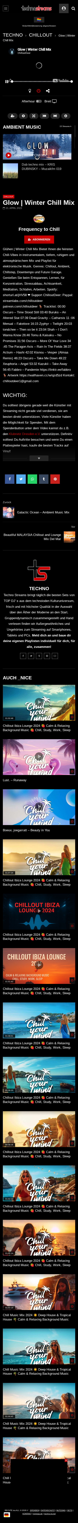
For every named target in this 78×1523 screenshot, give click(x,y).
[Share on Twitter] (21, 479)
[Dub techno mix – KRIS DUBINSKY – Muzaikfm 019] (10, 170)
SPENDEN (34, 1510)
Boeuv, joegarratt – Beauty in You (26, 830)
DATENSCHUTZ (48, 1510)
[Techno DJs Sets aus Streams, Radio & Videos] (36, 8)
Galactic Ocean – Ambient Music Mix (43, 512)
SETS (69, 1510)
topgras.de (38, 1514)
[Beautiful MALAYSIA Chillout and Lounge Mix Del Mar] (69, 537)
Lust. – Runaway (15, 780)
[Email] (55, 656)
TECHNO (13, 35)
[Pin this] (55, 479)
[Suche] (73, 8)
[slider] (34, 81)
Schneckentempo (39, 26)
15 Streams (65, 126)
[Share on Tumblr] (43, 479)
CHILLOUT (40, 35)
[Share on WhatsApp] (32, 479)
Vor (73, 526)
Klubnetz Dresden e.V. (24, 434)
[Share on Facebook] (9, 479)
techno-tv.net (50, 1514)
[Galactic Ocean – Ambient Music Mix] (8, 512)
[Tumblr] (39, 656)
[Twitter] (31, 656)
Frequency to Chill (39, 229)
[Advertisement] (39, 1482)
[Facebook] (23, 656)
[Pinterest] (47, 656)
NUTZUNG (61, 1510)
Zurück (7, 502)
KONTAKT (27, 1514)
